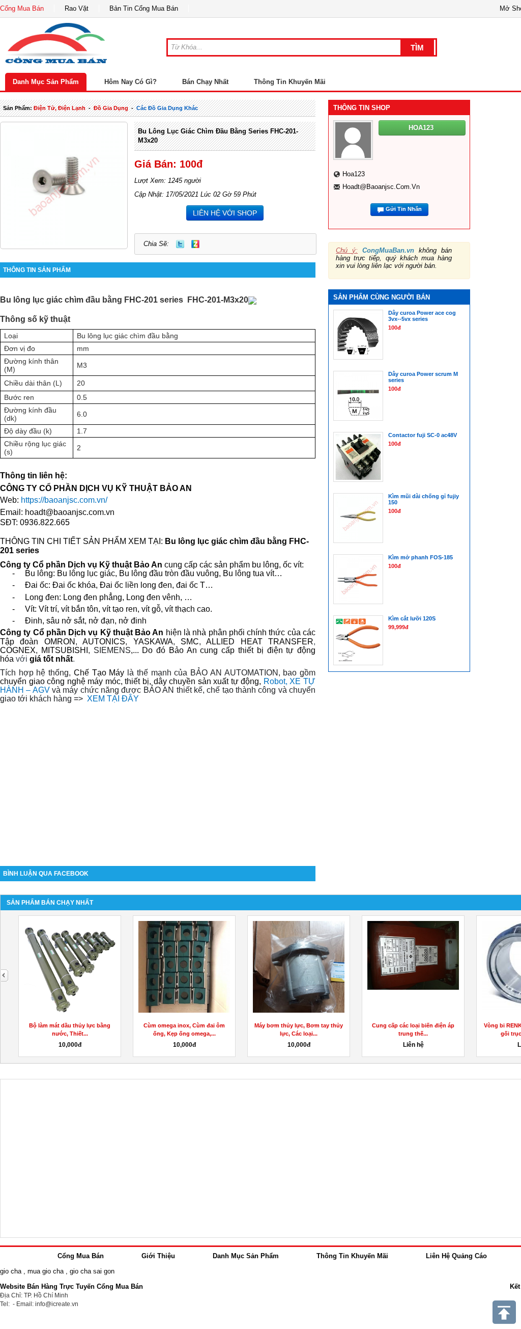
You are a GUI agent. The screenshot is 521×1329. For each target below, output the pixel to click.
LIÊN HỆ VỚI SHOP (225, 213)
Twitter (180, 244)
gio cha (10, 1271)
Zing (195, 244)
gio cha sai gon (92, 1271)
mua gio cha (45, 1271)
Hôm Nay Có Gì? (130, 82)
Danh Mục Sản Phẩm (46, 82)
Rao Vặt (77, 8)
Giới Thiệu (158, 1256)
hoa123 (353, 174)
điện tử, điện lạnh (59, 108)
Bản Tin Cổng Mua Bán (143, 8)
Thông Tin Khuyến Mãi (290, 82)
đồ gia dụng (111, 108)
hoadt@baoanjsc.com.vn (69, 512)
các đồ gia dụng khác (167, 108)
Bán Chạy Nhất (205, 82)
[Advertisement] (157, 779)
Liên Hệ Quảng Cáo (456, 1256)
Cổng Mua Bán (22, 8)
